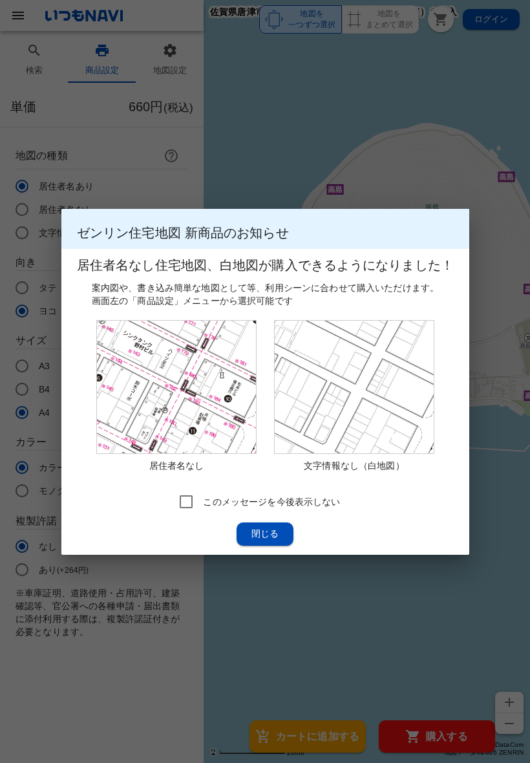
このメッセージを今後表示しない (271, 501)
